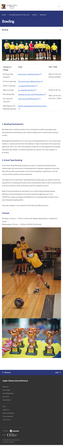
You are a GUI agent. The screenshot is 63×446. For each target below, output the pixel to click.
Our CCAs (6, 397)
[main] (31, 193)
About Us (6, 387)
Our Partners (7, 400)
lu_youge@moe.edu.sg (26, 90)
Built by (4, 434)
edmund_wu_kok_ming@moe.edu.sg (31, 94)
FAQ (4, 406)
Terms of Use (6, 419)
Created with (5, 430)
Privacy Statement (8, 416)
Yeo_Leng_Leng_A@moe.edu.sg (29, 81)
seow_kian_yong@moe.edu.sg (29, 74)
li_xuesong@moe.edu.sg (27, 86)
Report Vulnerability (8, 413)
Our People (6, 390)
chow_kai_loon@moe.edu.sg (28, 99)
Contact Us (6, 410)
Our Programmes (8, 393)
